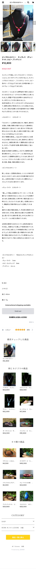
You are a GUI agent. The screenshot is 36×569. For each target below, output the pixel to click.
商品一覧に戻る (18, 537)
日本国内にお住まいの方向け (18, 317)
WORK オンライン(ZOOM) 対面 (13, 528)
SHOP (4, 521)
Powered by (16, 549)
